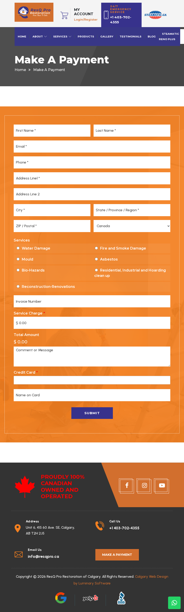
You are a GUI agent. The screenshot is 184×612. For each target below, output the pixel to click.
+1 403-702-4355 (124, 528)
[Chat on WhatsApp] (174, 603)
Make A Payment (117, 555)
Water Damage (36, 248)
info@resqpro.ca (43, 556)
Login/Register (86, 19)
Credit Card (26, 372)
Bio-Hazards (33, 270)
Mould (27, 259)
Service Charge (29, 313)
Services (22, 240)
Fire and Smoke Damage (123, 248)
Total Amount (26, 335)
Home (20, 70)
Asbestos (109, 259)
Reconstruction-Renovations (48, 286)
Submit (92, 413)
